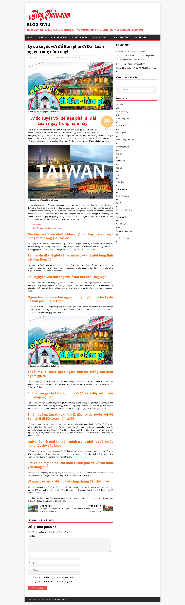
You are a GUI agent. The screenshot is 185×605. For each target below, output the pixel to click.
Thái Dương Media (59, 599)
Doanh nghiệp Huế (124, 147)
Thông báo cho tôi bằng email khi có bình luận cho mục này (55, 577)
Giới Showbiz (121, 189)
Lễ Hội (118, 203)
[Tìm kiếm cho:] (136, 90)
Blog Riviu (66, 57)
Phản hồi (31, 536)
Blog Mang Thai (122, 118)
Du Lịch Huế (121, 161)
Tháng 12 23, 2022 (38, 57)
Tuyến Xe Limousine (124, 231)
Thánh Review (53, 57)
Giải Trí (42, 37)
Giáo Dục (120, 182)
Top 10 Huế (121, 224)
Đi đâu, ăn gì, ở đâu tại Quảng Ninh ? (131, 64)
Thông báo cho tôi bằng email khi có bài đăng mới (51, 581)
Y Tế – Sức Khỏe (123, 238)
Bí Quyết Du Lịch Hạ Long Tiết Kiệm (131, 51)
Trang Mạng (33, 570)
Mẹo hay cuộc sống (124, 210)
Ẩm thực (119, 104)
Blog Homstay (99, 37)
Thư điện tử (32, 562)
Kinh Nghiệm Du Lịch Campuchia (47, 228)
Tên (29, 555)
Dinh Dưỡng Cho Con (125, 140)
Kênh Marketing (59, 37)
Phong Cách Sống (120, 37)
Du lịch (73, 57)
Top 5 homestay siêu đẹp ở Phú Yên (131, 59)
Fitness (119, 168)
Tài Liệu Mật (140, 37)
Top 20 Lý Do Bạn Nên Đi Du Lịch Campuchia (135, 55)
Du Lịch (30, 37)
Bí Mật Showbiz (79, 37)
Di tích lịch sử (121, 132)
